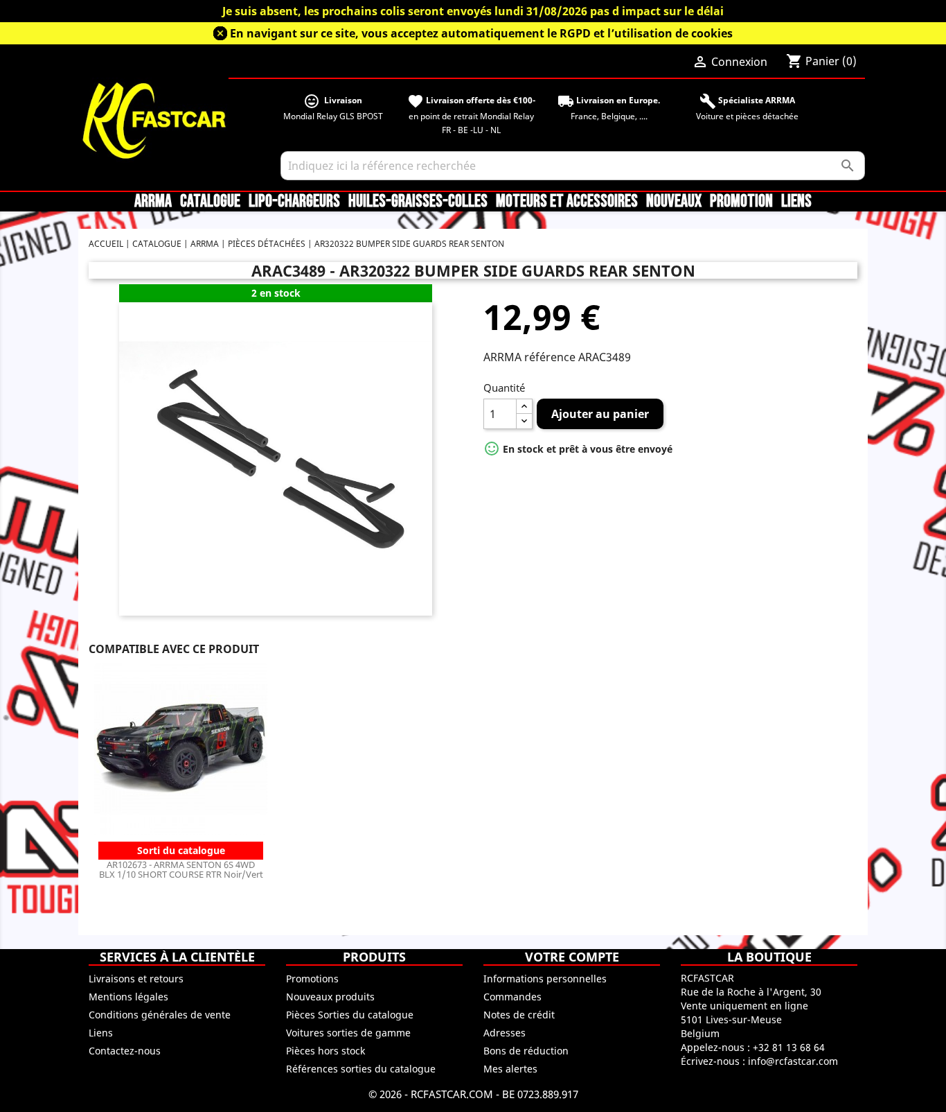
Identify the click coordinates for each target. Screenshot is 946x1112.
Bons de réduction (526, 1050)
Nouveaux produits (330, 996)
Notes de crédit (519, 1014)
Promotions (312, 978)
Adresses (504, 1032)
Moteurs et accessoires (567, 201)
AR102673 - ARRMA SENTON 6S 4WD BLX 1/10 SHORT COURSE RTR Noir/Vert (181, 869)
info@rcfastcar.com (793, 1061)
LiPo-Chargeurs (294, 201)
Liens (796, 201)
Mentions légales (128, 996)
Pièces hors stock (325, 1050)
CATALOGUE (210, 201)
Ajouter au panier (600, 414)
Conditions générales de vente (160, 1014)
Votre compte (572, 956)
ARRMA (153, 201)
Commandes (512, 996)
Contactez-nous (125, 1050)
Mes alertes (510, 1068)
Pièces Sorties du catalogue (349, 1014)
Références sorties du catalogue (361, 1068)
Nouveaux (674, 201)
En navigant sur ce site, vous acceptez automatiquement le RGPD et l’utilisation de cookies (481, 33)
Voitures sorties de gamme (348, 1032)
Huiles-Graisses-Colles (418, 201)
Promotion (741, 201)
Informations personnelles (545, 978)
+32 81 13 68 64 (789, 1047)
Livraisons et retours (136, 978)
